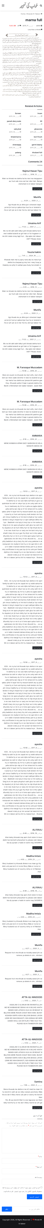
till (41, 121)
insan (40, 113)
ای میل (39, 1167)
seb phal (17, 129)
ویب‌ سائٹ (38, 1177)
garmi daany (37, 145)
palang (18, 152)
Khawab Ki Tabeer (33, 14)
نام (40, 1156)
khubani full (37, 152)
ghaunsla (38, 129)
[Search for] (41, 6)
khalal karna (16, 137)
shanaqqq (17, 145)
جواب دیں (37, 189)
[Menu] (3, 6)
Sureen (18, 113)
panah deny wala (14, 121)
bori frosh (38, 137)
